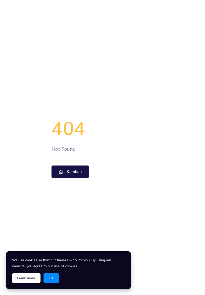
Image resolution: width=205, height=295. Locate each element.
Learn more (26, 278)
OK (51, 278)
